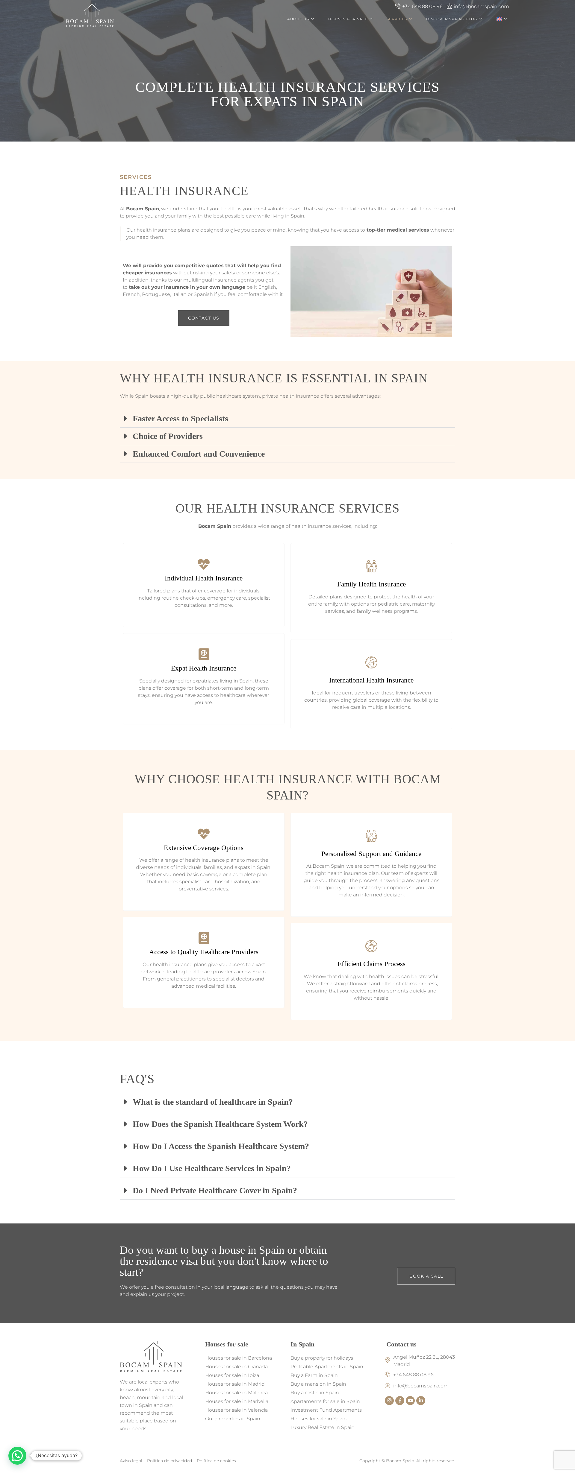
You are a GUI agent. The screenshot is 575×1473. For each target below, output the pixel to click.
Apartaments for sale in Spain (325, 1401)
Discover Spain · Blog (451, 19)
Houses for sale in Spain (318, 1419)
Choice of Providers (168, 436)
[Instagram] (389, 1400)
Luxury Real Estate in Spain (322, 1427)
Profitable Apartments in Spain (326, 1366)
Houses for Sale (347, 19)
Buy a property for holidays (321, 1358)
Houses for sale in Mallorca (236, 1393)
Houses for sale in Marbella (236, 1401)
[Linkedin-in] (420, 1400)
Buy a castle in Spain (314, 1393)
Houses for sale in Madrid (235, 1384)
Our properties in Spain (232, 1419)
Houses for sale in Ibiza (232, 1375)
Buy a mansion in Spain (318, 1384)
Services (397, 19)
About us (298, 19)
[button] (287, 419)
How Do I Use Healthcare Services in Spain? (212, 1168)
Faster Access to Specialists (180, 418)
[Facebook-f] (399, 1400)
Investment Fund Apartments (326, 1410)
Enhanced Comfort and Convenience (199, 453)
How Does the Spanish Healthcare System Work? (220, 1124)
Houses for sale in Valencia (236, 1410)
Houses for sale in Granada (236, 1366)
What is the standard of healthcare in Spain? (213, 1101)
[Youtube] (410, 1400)
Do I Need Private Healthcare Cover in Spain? (215, 1190)
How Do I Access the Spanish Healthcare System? (221, 1146)
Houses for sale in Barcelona (238, 1358)
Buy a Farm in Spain (314, 1375)
